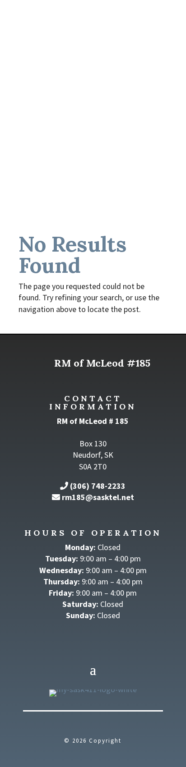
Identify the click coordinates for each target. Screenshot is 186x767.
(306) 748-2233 (98, 486)
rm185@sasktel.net (98, 497)
